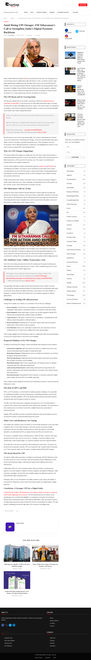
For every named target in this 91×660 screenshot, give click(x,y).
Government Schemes (76, 249)
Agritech (76, 175)
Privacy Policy (38, 657)
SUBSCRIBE (83, 5)
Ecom (76, 208)
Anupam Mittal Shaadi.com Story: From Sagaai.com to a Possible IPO (81, 90)
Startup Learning (76, 287)
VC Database (8, 646)
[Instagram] (69, 5)
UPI (25, 78)
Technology (76, 295)
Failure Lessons (76, 216)
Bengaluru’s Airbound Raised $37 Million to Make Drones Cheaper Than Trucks (81, 58)
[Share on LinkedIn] (32, 71)
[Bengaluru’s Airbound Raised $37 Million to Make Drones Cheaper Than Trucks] (70, 55)
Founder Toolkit (63, 12)
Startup (76, 283)
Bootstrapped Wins (76, 196)
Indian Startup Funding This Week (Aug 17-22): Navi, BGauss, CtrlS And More (81, 104)
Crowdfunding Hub (76, 200)
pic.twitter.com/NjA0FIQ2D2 (33, 130)
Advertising (76, 171)
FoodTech (76, 233)
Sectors (75, 12)
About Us (52, 638)
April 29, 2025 (30, 281)
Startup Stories (41, 12)
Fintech (76, 229)
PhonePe (51, 166)
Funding (52, 12)
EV (76, 212)
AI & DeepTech (76, 179)
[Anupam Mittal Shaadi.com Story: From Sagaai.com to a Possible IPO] (70, 88)
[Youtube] (75, 5)
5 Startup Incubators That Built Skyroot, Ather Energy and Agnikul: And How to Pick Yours (81, 120)
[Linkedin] (72, 5)
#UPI (37, 276)
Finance (12, 18)
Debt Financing (76, 204)
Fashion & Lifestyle (76, 221)
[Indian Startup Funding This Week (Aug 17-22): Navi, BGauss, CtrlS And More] (70, 102)
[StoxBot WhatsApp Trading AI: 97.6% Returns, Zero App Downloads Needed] (17, 580)
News (32, 12)
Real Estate (76, 274)
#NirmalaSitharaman (12, 278)
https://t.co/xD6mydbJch (26, 278)
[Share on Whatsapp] (36, 71)
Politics (76, 270)
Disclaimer (47, 657)
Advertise (52, 646)
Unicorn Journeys (76, 299)
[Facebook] (62, 5)
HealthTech (76, 258)
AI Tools (76, 183)
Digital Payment (9, 510)
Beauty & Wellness (76, 192)
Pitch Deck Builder (10, 640)
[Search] (86, 12)
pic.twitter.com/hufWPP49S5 (43, 278)
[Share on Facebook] (25, 71)
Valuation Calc (9, 638)
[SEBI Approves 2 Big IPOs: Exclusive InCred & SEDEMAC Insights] (17, 553)
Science (76, 278)
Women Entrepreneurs (76, 303)
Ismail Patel (11, 35)
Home (26, 12)
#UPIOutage (43, 276)
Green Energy (76, 254)
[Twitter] (65, 5)
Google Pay (42, 166)
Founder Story (76, 237)
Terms (54, 657)
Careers (52, 643)
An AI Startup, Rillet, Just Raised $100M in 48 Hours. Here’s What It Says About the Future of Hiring (81, 74)
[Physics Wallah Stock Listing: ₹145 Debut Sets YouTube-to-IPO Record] (45, 553)
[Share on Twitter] (28, 71)
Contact (52, 640)
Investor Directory (76, 262)
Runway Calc (8, 643)
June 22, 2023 (41, 132)
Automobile (76, 187)
